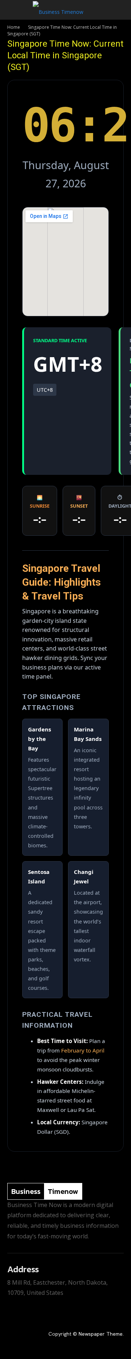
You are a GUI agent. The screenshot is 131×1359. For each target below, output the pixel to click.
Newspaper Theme (101, 1334)
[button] (12, 10)
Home (13, 27)
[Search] (121, 10)
